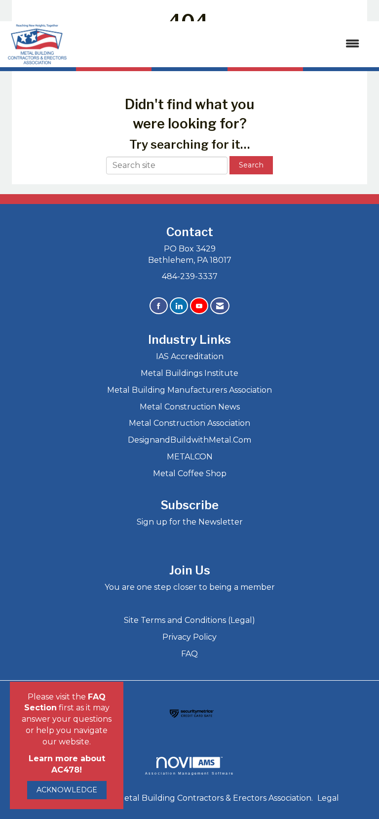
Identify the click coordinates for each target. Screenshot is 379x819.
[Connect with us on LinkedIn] (179, 306)
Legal (328, 798)
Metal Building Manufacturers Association (189, 390)
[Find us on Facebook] (159, 306)
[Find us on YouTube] (199, 306)
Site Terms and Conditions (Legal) (189, 620)
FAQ (189, 653)
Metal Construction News (190, 406)
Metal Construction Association (189, 423)
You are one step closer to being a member (190, 587)
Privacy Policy (189, 637)
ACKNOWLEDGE (67, 789)
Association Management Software (189, 773)
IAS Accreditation (190, 356)
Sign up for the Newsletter (190, 522)
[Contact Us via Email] (219, 306)
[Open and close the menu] (218, 44)
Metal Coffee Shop (190, 473)
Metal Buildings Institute (189, 373)
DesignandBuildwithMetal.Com (189, 440)
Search (251, 165)
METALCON (190, 456)
